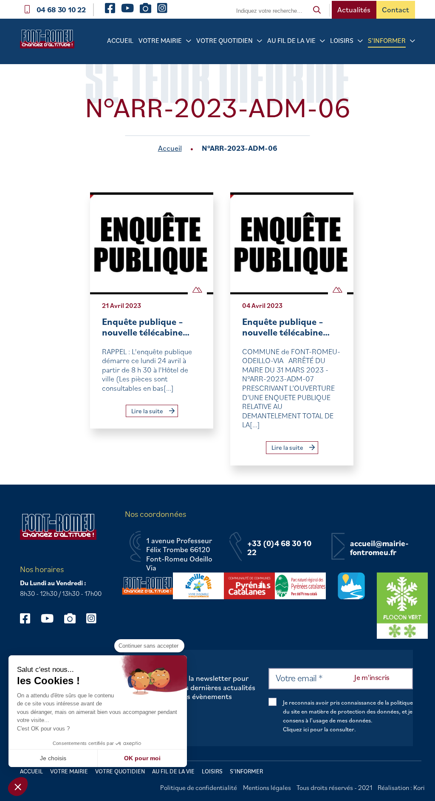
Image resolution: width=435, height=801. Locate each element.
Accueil (120, 40)
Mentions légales (267, 787)
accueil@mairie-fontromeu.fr (379, 548)
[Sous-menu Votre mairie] (188, 41)
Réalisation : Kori (401, 787)
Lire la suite (147, 411)
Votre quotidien (224, 40)
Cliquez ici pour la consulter (318, 729)
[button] (18, 786)
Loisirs (341, 40)
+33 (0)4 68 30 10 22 (279, 548)
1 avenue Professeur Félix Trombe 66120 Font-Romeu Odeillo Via (179, 554)
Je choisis (53, 758)
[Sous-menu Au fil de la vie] (322, 41)
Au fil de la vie (291, 40)
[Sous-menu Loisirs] (360, 41)
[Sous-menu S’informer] (412, 41)
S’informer (387, 40)
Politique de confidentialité (198, 787)
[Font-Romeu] (47, 42)
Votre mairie (160, 40)
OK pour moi (142, 758)
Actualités (353, 9)
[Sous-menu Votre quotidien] (259, 41)
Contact (395, 9)
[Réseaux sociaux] (29, 618)
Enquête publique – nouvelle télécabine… (145, 327)
